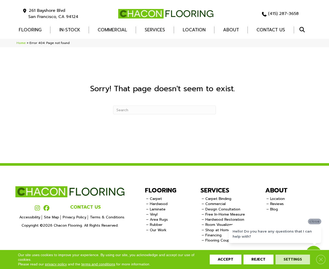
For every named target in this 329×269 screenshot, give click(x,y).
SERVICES (214, 190)
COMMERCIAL (112, 29)
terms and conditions (98, 264)
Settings (293, 259)
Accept (225, 259)
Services (155, 29)
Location (194, 29)
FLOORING (30, 29)
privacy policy (56, 264)
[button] (303, 30)
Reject (258, 259)
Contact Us (271, 29)
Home (21, 43)
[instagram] (37, 208)
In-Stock (69, 29)
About (231, 29)
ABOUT (276, 190)
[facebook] (46, 208)
